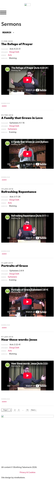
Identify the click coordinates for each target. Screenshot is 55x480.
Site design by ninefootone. (13, 478)
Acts (10, 55)
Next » (33, 410)
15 (27, 410)
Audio (4, 106)
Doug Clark (14, 52)
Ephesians (12, 129)
